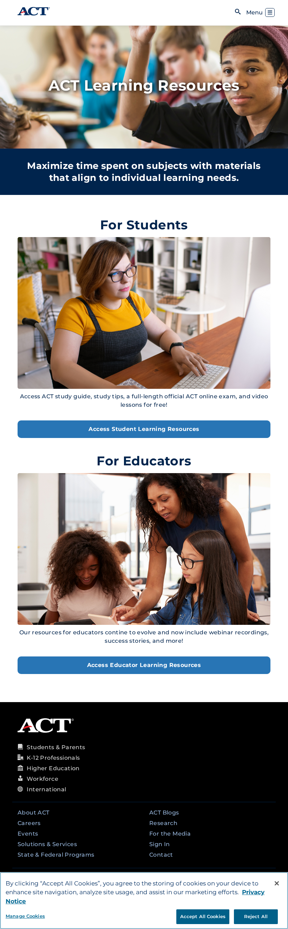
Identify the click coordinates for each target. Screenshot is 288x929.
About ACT (34, 812)
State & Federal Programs (56, 854)
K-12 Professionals (53, 757)
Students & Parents (56, 747)
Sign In (159, 844)
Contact (161, 854)
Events (28, 833)
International (46, 789)
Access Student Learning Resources (144, 429)
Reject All (256, 916)
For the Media (170, 833)
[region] (144, 900)
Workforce (42, 779)
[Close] (276, 883)
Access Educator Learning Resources (144, 665)
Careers (29, 823)
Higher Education (53, 768)
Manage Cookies (25, 916)
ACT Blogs (164, 812)
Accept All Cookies (202, 916)
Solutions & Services (47, 844)
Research (163, 823)
